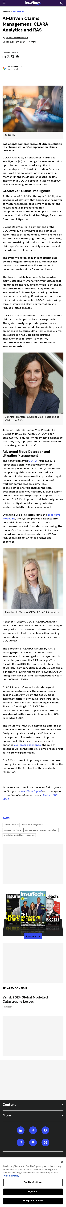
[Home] (33, 3)
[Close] (62, 1161)
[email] (17, 56)
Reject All (33, 1192)
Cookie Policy (11, 1176)
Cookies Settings (33, 1182)
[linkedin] (4, 56)
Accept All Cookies (33, 1201)
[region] (33, 1182)
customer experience (27, 745)
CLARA (32, 461)
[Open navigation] (4, 3)
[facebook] (12, 56)
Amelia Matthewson (17, 37)
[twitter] (8, 56)
